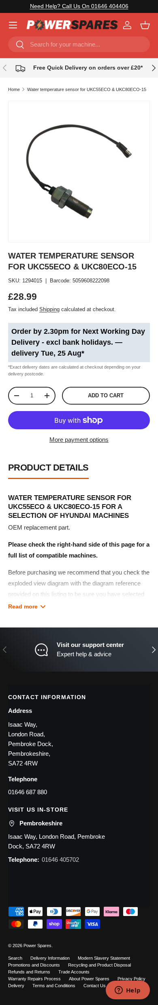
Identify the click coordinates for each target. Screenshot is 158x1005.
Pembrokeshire (40, 823)
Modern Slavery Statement (104, 958)
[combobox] (79, 44)
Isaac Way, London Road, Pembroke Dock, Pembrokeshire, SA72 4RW (30, 744)
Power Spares (37, 945)
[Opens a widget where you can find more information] (127, 991)
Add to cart (106, 395)
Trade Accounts (74, 971)
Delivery (16, 985)
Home (14, 89)
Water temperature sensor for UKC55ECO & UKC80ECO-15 (86, 89)
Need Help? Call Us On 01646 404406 (79, 6)
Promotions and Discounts (34, 965)
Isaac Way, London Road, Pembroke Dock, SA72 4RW (56, 841)
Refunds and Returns (29, 971)
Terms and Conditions (53, 985)
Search (15, 958)
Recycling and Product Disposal (99, 965)
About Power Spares (89, 978)
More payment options (79, 439)
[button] (145, 25)
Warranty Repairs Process (34, 978)
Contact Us (94, 985)
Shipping (49, 309)
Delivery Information (50, 958)
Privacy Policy (131, 978)
